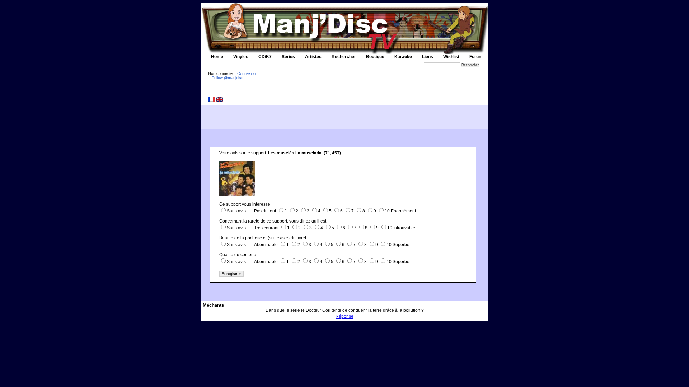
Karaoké (403, 56)
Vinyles (240, 56)
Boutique (375, 56)
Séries (288, 56)
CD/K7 (265, 56)
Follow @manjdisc (227, 78)
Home (217, 56)
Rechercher (344, 56)
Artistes (313, 56)
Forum (476, 56)
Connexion (246, 73)
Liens (427, 56)
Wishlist (451, 56)
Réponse (344, 316)
